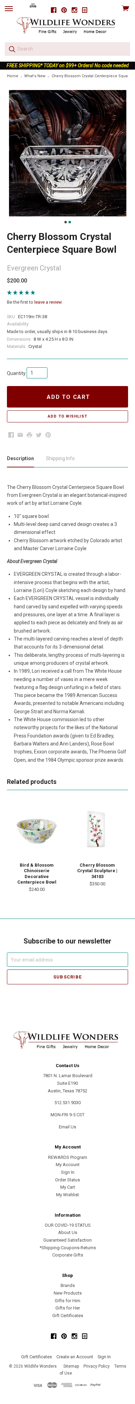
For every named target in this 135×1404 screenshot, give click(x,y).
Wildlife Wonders (40, 1366)
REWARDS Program (67, 1157)
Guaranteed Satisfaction (67, 1240)
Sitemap (71, 1366)
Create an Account (74, 1356)
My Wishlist (67, 1194)
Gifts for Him (67, 1300)
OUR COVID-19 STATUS (68, 1225)
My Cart (67, 1187)
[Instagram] (74, 10)
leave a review (48, 302)
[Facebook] (53, 10)
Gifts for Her (67, 1308)
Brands (68, 1285)
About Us (67, 1232)
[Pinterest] (64, 10)
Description (20, 458)
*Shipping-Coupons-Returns (67, 1247)
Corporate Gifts (67, 1255)
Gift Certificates (67, 1315)
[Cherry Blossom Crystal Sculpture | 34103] (97, 830)
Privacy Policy (96, 1366)
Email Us (67, 1126)
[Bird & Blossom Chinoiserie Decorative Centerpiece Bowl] (37, 830)
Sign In (67, 1172)
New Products (68, 1293)
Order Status (67, 1179)
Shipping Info (60, 458)
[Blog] (85, 10)
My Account (68, 1164)
